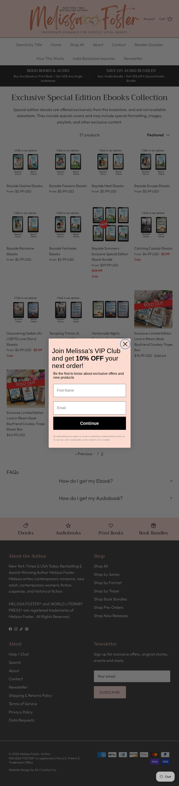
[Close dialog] (125, 344)
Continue (89, 423)
